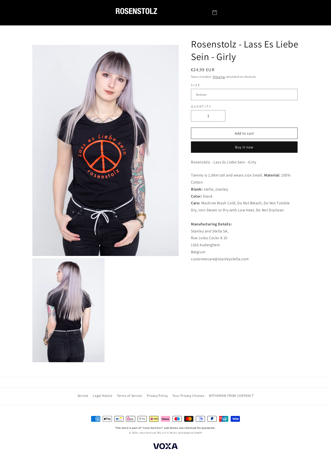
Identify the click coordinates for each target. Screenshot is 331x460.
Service (83, 395)
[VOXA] (165, 447)
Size (195, 85)
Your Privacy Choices (189, 395)
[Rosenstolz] (136, 12)
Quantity (201, 106)
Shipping (219, 76)
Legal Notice (102, 395)
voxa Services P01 (150, 433)
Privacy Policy (157, 395)
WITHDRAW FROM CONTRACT (231, 395)
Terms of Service (129, 395)
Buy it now (244, 147)
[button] (214, 12)
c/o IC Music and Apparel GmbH (182, 433)
